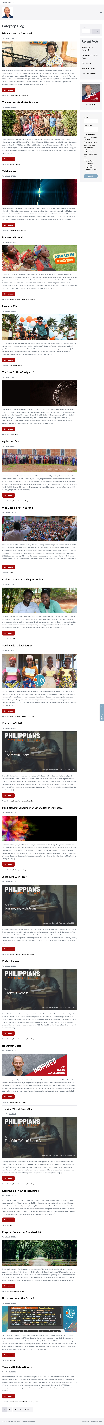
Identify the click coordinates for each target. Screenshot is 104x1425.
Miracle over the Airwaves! (17, 33)
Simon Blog (24, 95)
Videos (21, 1291)
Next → (28, 1410)
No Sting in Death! (12, 1045)
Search (84, 27)
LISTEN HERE (90, 104)
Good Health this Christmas (17, 645)
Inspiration (16, 95)
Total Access (9, 171)
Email (86, 117)
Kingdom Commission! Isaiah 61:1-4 (21, 1232)
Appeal (12, 299)
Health (24, 716)
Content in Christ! (12, 723)
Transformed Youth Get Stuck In (20, 102)
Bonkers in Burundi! (13, 237)
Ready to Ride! (10, 306)
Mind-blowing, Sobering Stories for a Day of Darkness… (32, 807)
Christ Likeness (10, 961)
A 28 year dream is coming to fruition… (23, 579)
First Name (88, 126)
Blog (11, 95)
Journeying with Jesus (14, 876)
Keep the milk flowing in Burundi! (20, 1190)
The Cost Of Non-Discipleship (18, 372)
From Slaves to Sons (89, 74)
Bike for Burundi (15, 365)
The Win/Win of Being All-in (17, 1108)
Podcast (15, 870)
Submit (90, 176)
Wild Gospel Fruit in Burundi (17, 507)
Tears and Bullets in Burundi (17, 1367)
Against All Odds (11, 441)
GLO (19, 299)
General (15, 1402)
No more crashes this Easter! (18, 1298)
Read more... (9, 90)
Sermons (16, 230)
